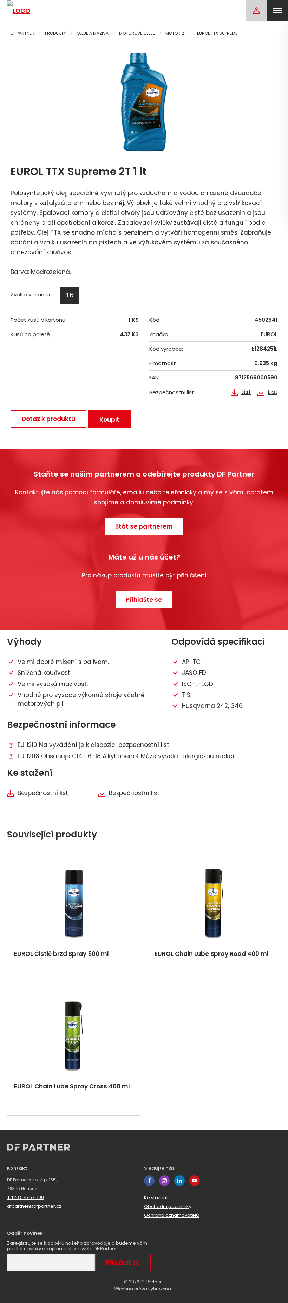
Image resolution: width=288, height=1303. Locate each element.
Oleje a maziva (93, 33)
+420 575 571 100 (25, 1197)
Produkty (55, 33)
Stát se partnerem (144, 526)
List (246, 392)
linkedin (179, 1180)
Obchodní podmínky (167, 1206)
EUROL (269, 334)
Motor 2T (175, 33)
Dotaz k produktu (48, 419)
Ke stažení (156, 1197)
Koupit (109, 419)
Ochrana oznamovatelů (171, 1215)
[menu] (277, 10)
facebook (149, 1180)
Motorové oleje (137, 33)
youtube (194, 1180)
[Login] (256, 10)
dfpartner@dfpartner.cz (34, 1206)
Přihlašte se (144, 599)
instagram (164, 1180)
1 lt (69, 295)
